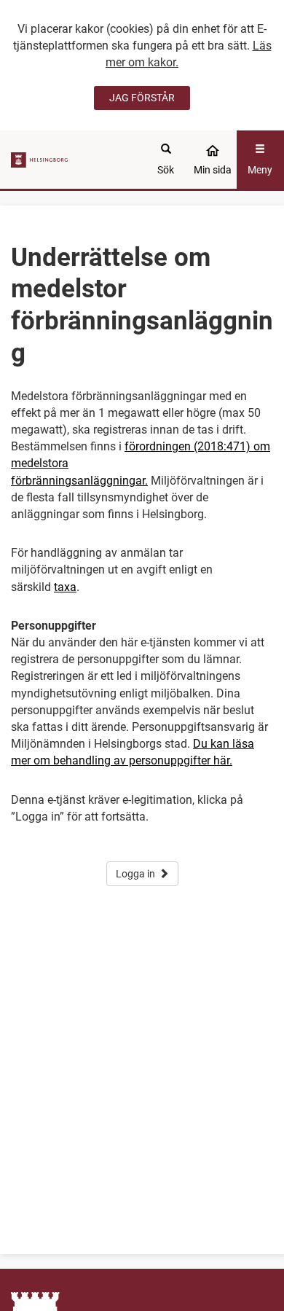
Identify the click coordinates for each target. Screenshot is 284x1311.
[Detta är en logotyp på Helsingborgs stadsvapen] (41, 159)
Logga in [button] (135, 874)
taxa (65, 587)
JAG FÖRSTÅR (142, 97)
